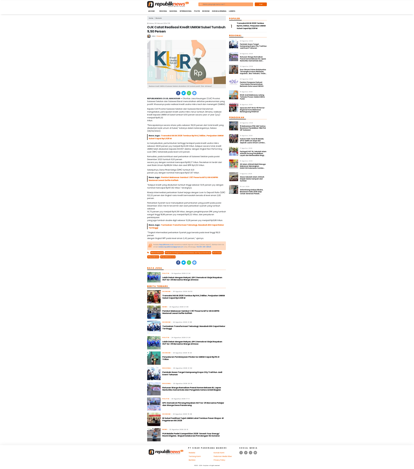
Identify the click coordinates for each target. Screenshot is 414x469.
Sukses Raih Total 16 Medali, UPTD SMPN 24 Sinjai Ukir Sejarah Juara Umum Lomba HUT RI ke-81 (252, 142)
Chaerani (159, 36)
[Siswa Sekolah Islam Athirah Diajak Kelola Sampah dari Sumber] (233, 176)
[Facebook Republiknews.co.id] (241, 452)
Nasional (173, 11)
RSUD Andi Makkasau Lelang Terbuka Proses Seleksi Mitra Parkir (252, 97)
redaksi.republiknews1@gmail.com (171, 247)
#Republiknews (153, 257)
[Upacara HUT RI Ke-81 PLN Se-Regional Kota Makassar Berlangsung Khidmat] (233, 107)
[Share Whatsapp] (189, 93)
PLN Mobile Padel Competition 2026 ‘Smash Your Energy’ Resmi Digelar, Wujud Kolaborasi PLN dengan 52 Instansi (191, 434)
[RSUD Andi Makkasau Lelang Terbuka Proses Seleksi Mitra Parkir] (233, 94)
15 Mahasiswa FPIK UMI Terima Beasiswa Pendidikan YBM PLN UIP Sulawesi (253, 128)
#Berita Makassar (157, 253)
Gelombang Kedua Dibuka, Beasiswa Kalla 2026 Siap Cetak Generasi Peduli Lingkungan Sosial (251, 193)
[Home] (168, 4)
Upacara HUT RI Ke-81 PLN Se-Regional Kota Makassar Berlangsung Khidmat (252, 110)
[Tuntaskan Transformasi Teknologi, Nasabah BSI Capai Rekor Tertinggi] (154, 327)
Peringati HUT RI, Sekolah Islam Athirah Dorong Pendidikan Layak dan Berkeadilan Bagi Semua (253, 154)
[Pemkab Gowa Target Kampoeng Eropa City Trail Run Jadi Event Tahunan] (154, 373)
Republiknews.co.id (166, 244)
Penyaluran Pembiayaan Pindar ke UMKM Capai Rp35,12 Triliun (190, 358)
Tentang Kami (195, 456)
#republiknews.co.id (168, 257)
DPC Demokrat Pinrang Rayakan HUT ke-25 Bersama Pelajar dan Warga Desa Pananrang (193, 404)
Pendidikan (236, 117)
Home (152, 11)
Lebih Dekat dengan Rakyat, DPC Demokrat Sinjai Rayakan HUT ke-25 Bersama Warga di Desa (192, 278)
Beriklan (192, 460)
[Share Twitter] (184, 93)
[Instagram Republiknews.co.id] (250, 452)
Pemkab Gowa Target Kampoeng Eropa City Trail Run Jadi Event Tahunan (192, 373)
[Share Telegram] (194, 93)
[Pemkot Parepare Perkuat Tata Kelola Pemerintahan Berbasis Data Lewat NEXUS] (233, 82)
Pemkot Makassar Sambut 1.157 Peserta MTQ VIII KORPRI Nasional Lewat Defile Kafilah (190, 312)
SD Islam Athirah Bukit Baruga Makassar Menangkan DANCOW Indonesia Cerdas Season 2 (253, 167)
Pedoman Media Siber (223, 456)
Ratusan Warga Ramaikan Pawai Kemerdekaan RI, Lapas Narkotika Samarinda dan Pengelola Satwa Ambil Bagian (191, 388)
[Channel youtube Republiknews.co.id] (255, 452)
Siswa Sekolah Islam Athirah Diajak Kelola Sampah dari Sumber (252, 179)
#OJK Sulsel (217, 253)
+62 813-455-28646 (203, 247)
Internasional (186, 11)
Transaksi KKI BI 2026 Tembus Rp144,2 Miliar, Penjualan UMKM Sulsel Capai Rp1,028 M (193, 296)
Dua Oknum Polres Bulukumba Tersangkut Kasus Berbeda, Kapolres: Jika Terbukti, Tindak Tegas (253, 72)
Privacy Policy (219, 460)
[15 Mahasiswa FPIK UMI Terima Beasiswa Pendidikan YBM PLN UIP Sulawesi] (233, 126)
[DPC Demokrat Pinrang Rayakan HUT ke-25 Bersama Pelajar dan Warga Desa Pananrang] (154, 404)
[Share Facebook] (178, 93)
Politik (197, 11)
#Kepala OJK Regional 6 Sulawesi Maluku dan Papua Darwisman (188, 253)
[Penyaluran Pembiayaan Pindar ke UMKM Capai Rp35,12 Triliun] (154, 358)
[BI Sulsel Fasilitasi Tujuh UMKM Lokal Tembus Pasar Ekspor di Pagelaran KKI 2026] (154, 419)
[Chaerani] (149, 36)
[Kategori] (157, 10)
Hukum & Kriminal (219, 11)
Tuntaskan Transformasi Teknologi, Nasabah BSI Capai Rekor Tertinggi (193, 327)
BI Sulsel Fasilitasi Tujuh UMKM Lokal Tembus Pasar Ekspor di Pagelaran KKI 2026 (193, 419)
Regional (163, 11)
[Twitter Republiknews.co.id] (246, 452)
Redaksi (192, 452)
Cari (260, 4)
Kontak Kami (219, 452)
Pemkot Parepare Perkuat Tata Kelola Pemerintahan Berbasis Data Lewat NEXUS (251, 84)
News (164, 307)
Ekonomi (205, 11)
